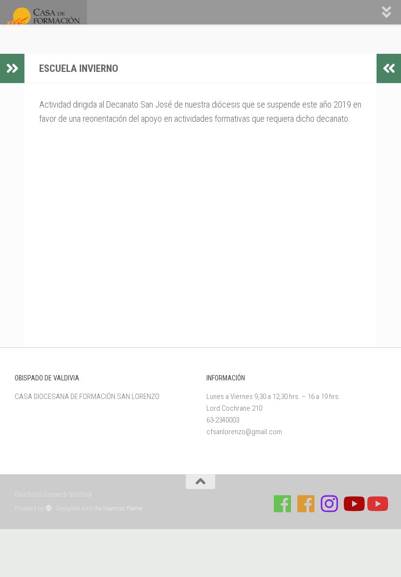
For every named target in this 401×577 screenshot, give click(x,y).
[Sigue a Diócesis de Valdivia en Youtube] (376, 503)
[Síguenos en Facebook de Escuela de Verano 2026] (306, 503)
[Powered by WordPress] (48, 508)
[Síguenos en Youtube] (353, 503)
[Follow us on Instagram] (329, 503)
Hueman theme (122, 508)
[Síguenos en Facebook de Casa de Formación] (282, 503)
